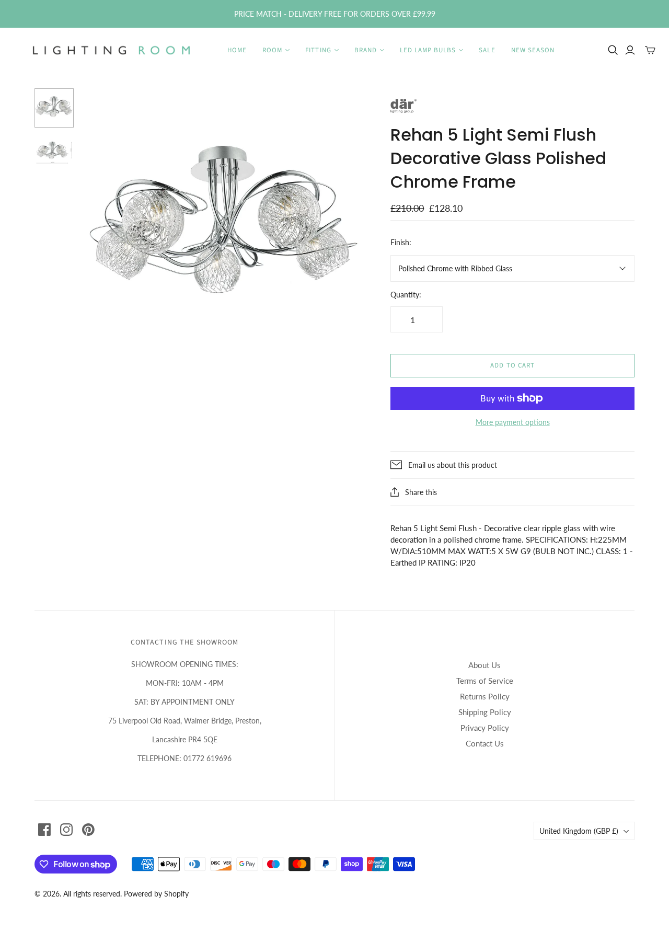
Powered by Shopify (156, 893)
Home (237, 50)
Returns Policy (485, 696)
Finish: (400, 242)
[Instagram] (66, 829)
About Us (484, 665)
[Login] (630, 50)
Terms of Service (484, 680)
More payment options (513, 422)
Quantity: (405, 294)
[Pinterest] (88, 829)
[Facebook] (44, 829)
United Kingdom (578, 830)
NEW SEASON (533, 50)
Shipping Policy (484, 712)
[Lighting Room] (112, 50)
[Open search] (613, 50)
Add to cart (512, 365)
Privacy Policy (484, 727)
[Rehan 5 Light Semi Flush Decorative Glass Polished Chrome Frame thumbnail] (54, 152)
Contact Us (485, 743)
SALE (487, 50)
